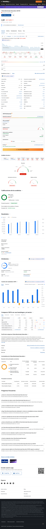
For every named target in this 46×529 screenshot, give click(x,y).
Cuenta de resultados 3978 (8, 281)
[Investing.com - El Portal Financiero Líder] (6, 1)
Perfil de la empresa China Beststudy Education (14, 334)
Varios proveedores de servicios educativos (36, 345)
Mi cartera (26, 493)
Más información (21, 25)
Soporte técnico (4, 493)
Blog (25, 489)
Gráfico (8, 30)
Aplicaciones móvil (27, 491)
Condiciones (3, 521)
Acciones (3, 4)
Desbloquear (18, 329)
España (17, 4)
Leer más (3, 342)
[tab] (6, 159)
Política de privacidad (11, 521)
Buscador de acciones (10, 4)
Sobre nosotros (4, 489)
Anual (2, 284)
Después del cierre (33, 4)
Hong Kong (42, 352)
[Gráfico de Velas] (2, 36)
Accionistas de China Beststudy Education (13, 356)
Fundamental (14, 30)
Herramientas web (27, 496)
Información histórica (21, 33)
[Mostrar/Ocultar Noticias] (26, 36)
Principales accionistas (12, 33)
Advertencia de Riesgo (20, 521)
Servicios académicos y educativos (37, 347)
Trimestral (7, 284)
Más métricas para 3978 (40, 73)
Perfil (7, 33)
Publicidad (3, 491)
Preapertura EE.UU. (24, 4)
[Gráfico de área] (4, 36)
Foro (24, 30)
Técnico (20, 30)
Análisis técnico (5, 155)
